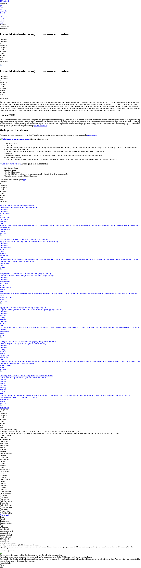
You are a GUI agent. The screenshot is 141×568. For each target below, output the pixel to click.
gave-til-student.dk (40, 126)
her (24, 180)
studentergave (92, 135)
